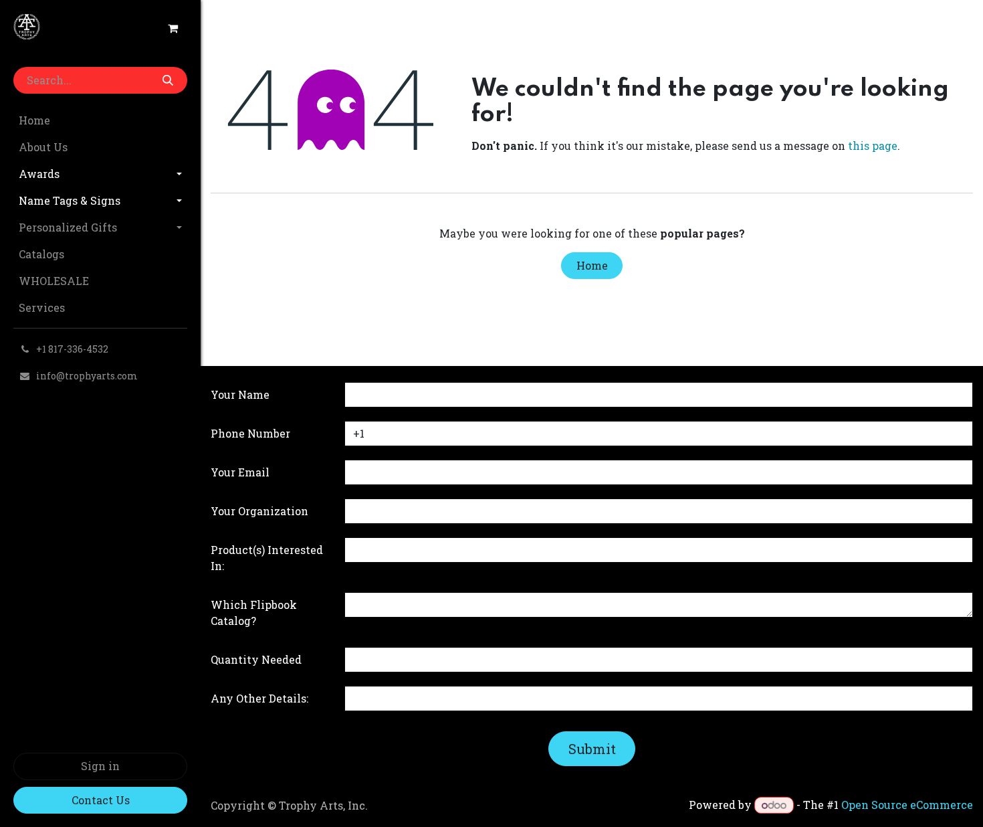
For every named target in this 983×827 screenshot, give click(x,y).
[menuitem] (100, 120)
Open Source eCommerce (907, 805)
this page (872, 146)
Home (592, 265)
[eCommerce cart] (172, 28)
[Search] (167, 80)
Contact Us (101, 800)
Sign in (100, 766)
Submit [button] (592, 748)
